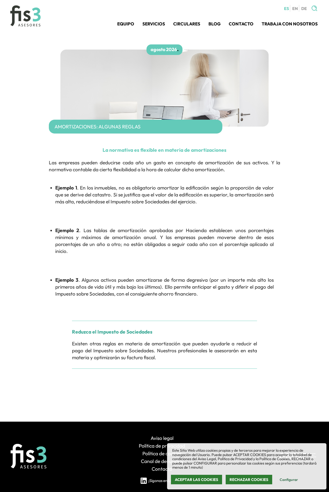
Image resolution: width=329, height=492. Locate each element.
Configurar (289, 479)
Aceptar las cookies (196, 479)
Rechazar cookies (249, 479)
